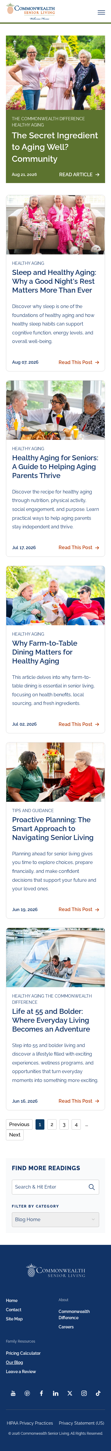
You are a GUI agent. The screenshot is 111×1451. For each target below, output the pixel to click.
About (63, 1300)
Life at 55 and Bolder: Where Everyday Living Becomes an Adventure (51, 1020)
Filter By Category (35, 1206)
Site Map (14, 1319)
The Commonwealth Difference (48, 118)
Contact (13, 1309)
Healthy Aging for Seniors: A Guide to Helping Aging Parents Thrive (55, 466)
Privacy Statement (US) (81, 1423)
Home (11, 1300)
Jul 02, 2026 (24, 724)
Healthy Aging (28, 125)
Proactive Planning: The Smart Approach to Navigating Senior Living (53, 828)
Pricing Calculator (23, 1353)
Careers (66, 1327)
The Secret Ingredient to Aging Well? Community (55, 147)
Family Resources (20, 1341)
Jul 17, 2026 (24, 547)
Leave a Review (21, 1371)
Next (14, 1135)
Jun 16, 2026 (25, 1101)
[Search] (92, 1187)
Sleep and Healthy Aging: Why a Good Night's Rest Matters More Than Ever (54, 281)
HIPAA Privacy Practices (30, 1423)
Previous (19, 1124)
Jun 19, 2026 (25, 909)
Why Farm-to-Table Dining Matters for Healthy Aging (44, 652)
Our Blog (14, 1362)
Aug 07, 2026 (25, 362)
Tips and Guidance (33, 810)
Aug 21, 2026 (24, 174)
